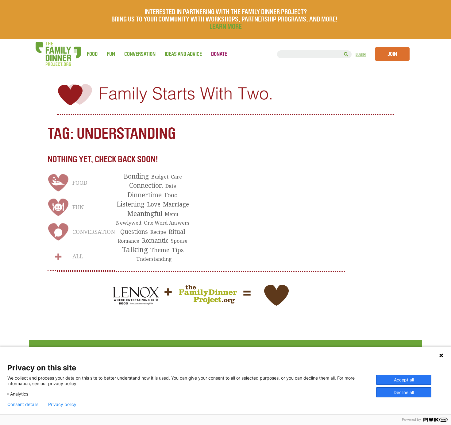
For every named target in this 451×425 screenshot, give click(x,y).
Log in (361, 54)
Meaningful (144, 213)
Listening (131, 204)
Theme (159, 250)
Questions (134, 232)
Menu (171, 214)
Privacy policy (62, 404)
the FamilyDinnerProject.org (58, 54)
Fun (111, 54)
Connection (146, 185)
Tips (178, 250)
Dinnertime (144, 195)
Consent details (22, 404)
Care (176, 176)
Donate (219, 54)
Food (92, 54)
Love (153, 204)
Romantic (155, 241)
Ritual (176, 232)
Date (170, 186)
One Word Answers (166, 222)
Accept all (404, 379)
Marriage (176, 204)
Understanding (154, 259)
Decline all (404, 392)
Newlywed (128, 222)
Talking (135, 249)
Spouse (179, 241)
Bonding (136, 176)
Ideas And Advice (183, 54)
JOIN (392, 54)
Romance (128, 241)
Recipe (158, 232)
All (77, 256)
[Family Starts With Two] (225, 98)
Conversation (140, 54)
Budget (159, 176)
